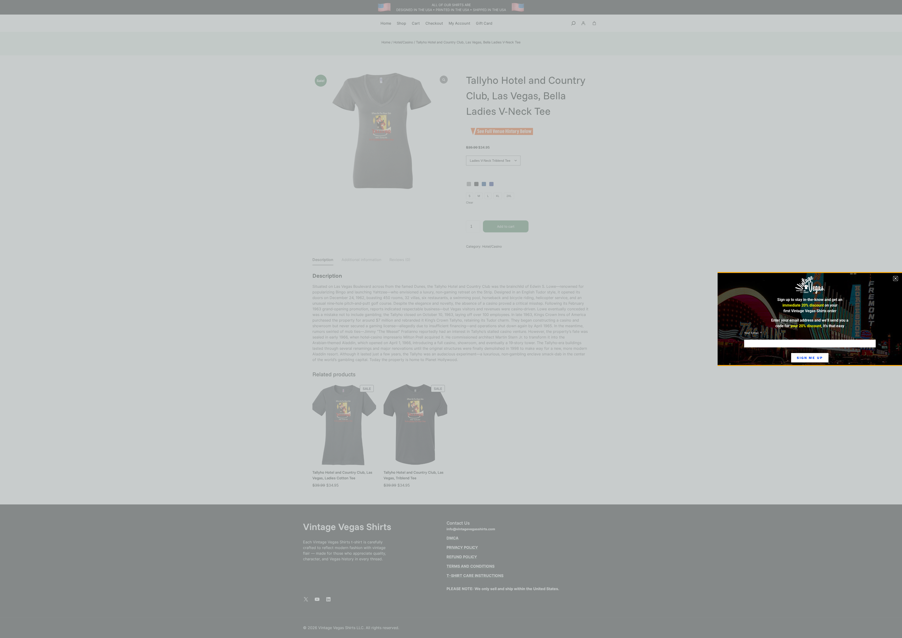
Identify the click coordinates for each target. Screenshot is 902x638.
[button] (895, 278)
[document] (451, 319)
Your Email (752, 332)
